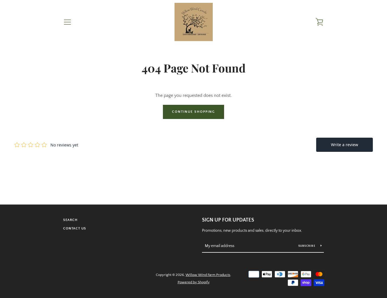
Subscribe (307, 246)
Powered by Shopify (194, 282)
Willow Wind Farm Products (208, 275)
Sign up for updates (228, 220)
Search (70, 220)
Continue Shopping (193, 112)
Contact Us (74, 228)
